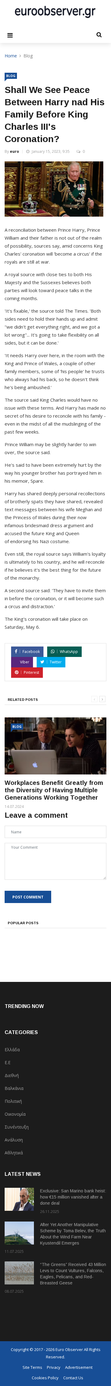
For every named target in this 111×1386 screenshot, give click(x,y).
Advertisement (78, 1367)
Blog (10, 76)
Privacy (53, 1367)
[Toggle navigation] (10, 35)
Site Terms (32, 1367)
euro (14, 151)
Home (11, 56)
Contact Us (73, 1377)
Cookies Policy (45, 1377)
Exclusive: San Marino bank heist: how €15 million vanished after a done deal (73, 1197)
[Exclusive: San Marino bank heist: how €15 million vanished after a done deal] (19, 1199)
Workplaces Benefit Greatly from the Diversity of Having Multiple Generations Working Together (54, 790)
